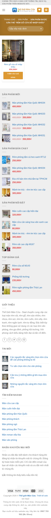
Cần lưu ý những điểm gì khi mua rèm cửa (28, 376)
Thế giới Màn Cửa (27, 496)
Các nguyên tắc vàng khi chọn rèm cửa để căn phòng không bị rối (29, 358)
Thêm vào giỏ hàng (13, 75)
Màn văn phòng (9, 440)
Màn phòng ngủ (9, 424)
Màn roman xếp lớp (11, 435)
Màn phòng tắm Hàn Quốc (14, 414)
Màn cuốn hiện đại (11, 408)
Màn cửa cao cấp (10, 403)
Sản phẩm (23, 19)
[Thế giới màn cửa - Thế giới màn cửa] (23, 10)
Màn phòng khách (10, 419)
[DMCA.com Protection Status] (25, 487)
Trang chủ (9, 19)
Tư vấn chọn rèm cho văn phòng (25, 366)
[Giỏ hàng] (46, 10)
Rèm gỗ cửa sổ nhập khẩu (13, 65)
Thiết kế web (42, 496)
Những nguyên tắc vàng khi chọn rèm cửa (28, 385)
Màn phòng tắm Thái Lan (14, 429)
